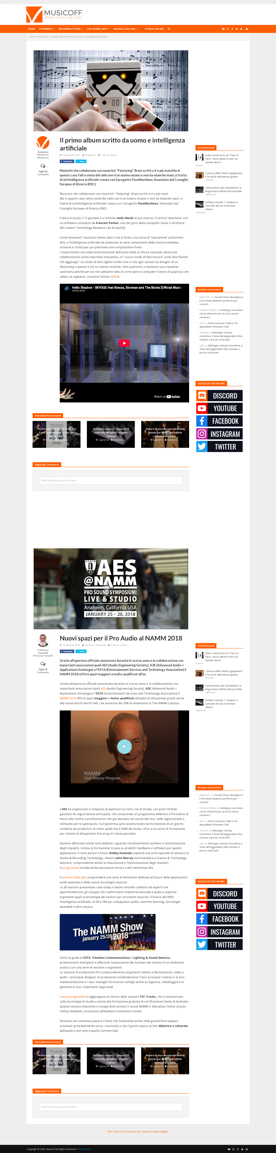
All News (43, 36)
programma (70, 868)
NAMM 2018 (68, 698)
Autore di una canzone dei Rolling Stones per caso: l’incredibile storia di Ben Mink (165, 432)
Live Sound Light (97, 28)
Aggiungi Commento (43, 173)
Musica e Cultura (124, 28)
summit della (74, 877)
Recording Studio (70, 28)
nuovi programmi (73, 997)
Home (31, 28)
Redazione (43, 152)
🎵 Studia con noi (153, 28)
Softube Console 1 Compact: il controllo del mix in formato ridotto (111, 432)
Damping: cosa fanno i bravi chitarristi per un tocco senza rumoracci (221, 313)
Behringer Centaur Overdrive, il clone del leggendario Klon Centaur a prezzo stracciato (220, 336)
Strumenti (45, 28)
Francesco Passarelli (43, 651)
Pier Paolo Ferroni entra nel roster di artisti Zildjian (138, 1131)
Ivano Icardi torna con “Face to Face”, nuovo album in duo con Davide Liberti (57, 432)
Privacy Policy (84, 1149)
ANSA (114, 276)
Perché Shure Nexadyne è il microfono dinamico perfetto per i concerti (221, 300)
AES (103, 688)
